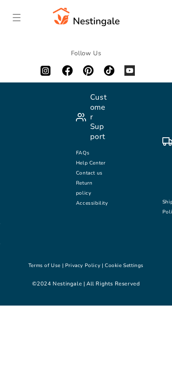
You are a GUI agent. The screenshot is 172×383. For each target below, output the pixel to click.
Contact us (90, 173)
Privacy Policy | (85, 265)
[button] (17, 17)
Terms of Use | (46, 265)
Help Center (91, 162)
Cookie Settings (124, 265)
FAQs (82, 152)
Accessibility (92, 203)
